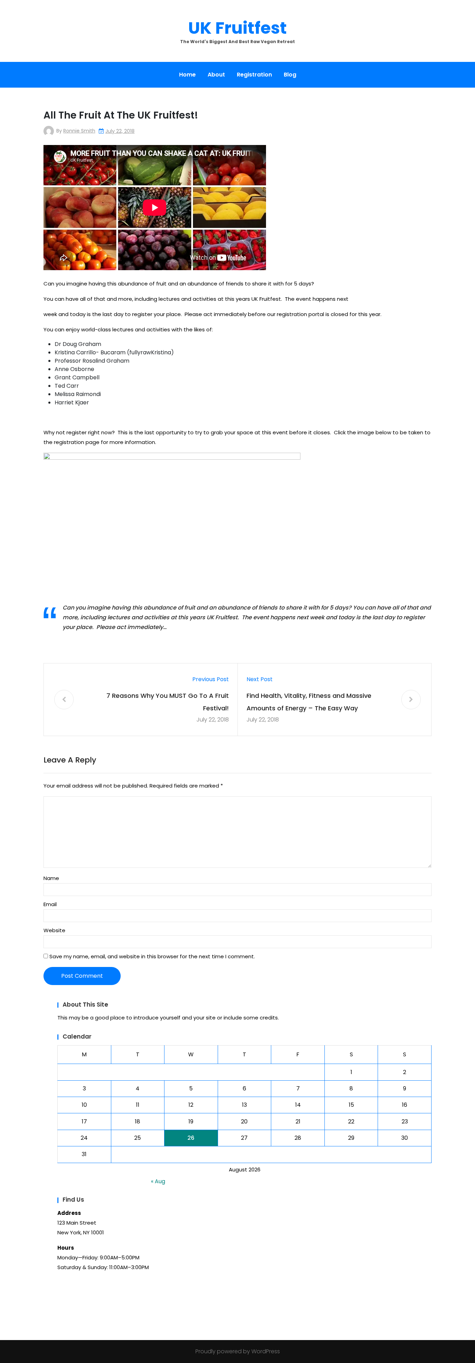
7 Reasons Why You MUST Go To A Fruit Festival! (167, 701)
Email (50, 904)
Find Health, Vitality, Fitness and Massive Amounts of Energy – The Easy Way (309, 701)
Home (187, 75)
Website (54, 930)
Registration (254, 75)
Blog (290, 75)
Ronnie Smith (79, 130)
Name (51, 878)
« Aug (158, 1181)
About (216, 75)
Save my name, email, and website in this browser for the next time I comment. (152, 956)
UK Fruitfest (237, 28)
